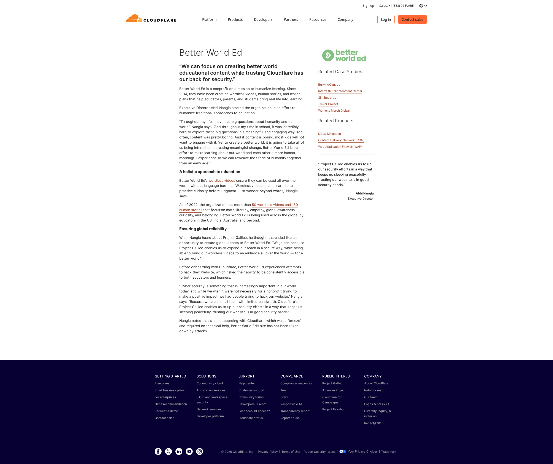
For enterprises (165, 397)
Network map (373, 390)
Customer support (251, 390)
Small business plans (170, 390)
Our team (370, 397)
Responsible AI (291, 404)
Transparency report (295, 411)
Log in (386, 19)
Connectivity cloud (210, 383)
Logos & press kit (376, 404)
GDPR (284, 397)
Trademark (389, 451)
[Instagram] (199, 451)
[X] (168, 451)
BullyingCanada (329, 84)
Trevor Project (328, 104)
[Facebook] (158, 451)
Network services (209, 409)
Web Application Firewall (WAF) (340, 146)
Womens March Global (334, 110)
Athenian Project (334, 390)
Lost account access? (254, 411)
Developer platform (210, 416)
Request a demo (166, 411)
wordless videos (221, 180)
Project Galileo (332, 383)
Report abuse (290, 418)
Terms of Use (290, 451)
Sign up (368, 5)
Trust (284, 390)
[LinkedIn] (178, 451)
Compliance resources (296, 383)
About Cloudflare (376, 383)
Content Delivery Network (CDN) (341, 140)
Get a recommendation (171, 404)
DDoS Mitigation (329, 133)
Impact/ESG (372, 423)
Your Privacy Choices (363, 451)
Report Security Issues (319, 451)
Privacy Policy (268, 451)
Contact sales (412, 19)
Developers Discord (252, 404)
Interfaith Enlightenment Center (340, 91)
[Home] (152, 19)
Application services (211, 390)
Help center (246, 383)
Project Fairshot (333, 409)
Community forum (251, 397)
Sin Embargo (327, 97)
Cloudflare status (250, 418)
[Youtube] (189, 451)
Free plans (162, 383)
